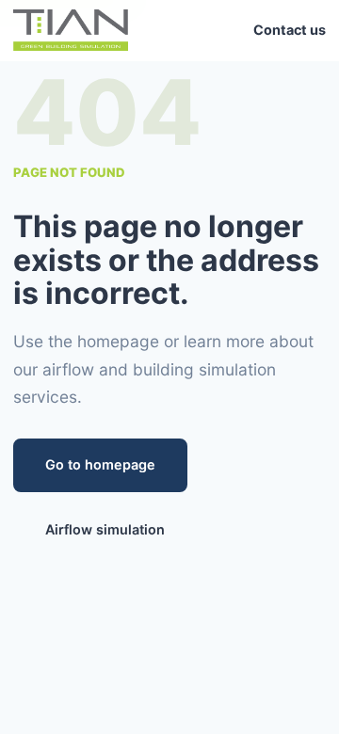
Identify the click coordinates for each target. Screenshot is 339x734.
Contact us (289, 30)
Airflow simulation (105, 529)
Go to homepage (100, 464)
